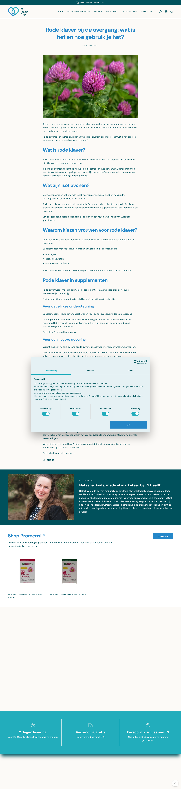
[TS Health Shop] (18, 11)
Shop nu (163, 536)
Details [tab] (90, 370)
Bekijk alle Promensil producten (59, 453)
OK (128, 425)
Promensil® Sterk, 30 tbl (61, 594)
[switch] (75, 414)
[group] (90, 2)
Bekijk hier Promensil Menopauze (60, 332)
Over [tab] (130, 370)
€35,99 (82, 594)
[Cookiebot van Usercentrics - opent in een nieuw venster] (135, 362)
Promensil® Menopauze (19, 594)
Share (50, 460)
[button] (160, 12)
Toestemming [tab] (50, 370)
